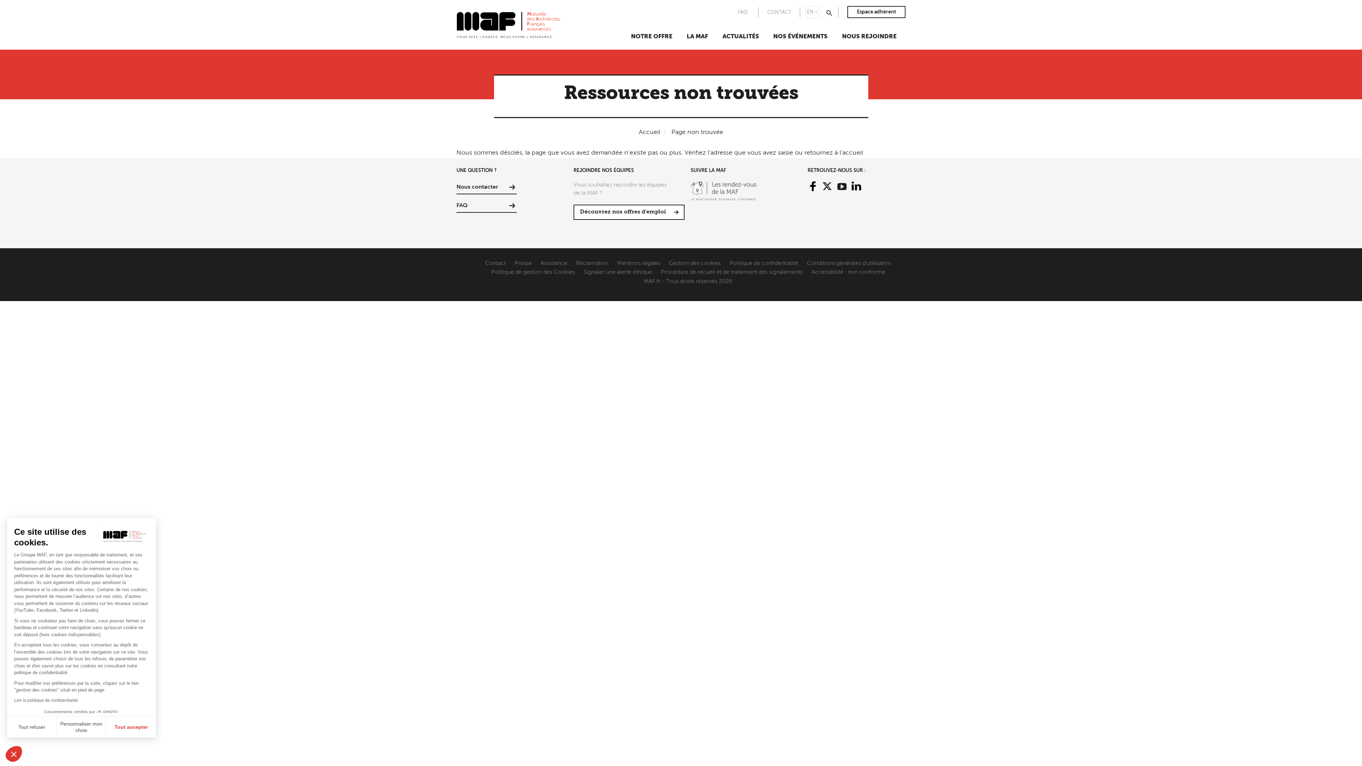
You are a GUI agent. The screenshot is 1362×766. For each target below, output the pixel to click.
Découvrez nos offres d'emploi (623, 212)
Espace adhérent (876, 12)
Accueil (649, 132)
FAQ (743, 12)
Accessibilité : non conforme (848, 272)
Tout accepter (131, 727)
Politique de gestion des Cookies (533, 272)
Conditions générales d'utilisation (849, 263)
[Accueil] (508, 24)
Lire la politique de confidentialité (46, 700)
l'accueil (851, 153)
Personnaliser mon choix (81, 727)
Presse (523, 263)
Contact (495, 263)
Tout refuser (31, 727)
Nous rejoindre (869, 37)
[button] (13, 753)
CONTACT (779, 12)
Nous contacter (477, 187)
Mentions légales (638, 263)
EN (810, 12)
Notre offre (651, 37)
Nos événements (800, 37)
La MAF (697, 37)
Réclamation (592, 263)
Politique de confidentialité (764, 263)
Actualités (740, 37)
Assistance (554, 263)
